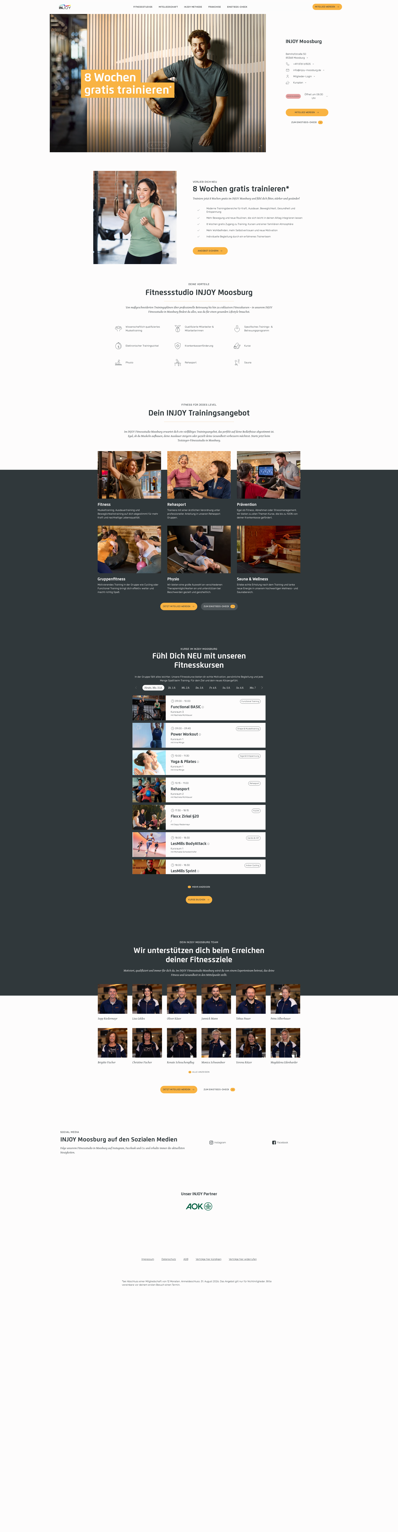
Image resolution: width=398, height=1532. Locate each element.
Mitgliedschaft (168, 7)
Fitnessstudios (143, 7)
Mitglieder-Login (302, 76)
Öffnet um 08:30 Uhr (305, 96)
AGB (185, 1259)
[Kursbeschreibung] (202, 707)
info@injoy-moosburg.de (307, 70)
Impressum (147, 1259)
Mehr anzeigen (201, 887)
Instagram (220, 1142)
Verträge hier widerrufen (243, 1259)
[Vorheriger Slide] (152, 145)
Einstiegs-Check (237, 7)
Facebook (282, 1142)
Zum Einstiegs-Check (304, 122)
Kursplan (298, 82)
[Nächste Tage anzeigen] (262, 687)
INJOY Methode (193, 7)
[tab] (153, 688)
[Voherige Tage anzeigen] (136, 687)
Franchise (214, 7)
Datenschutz (169, 1259)
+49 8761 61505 (302, 63)
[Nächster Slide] (164, 145)
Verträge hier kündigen (208, 1259)
